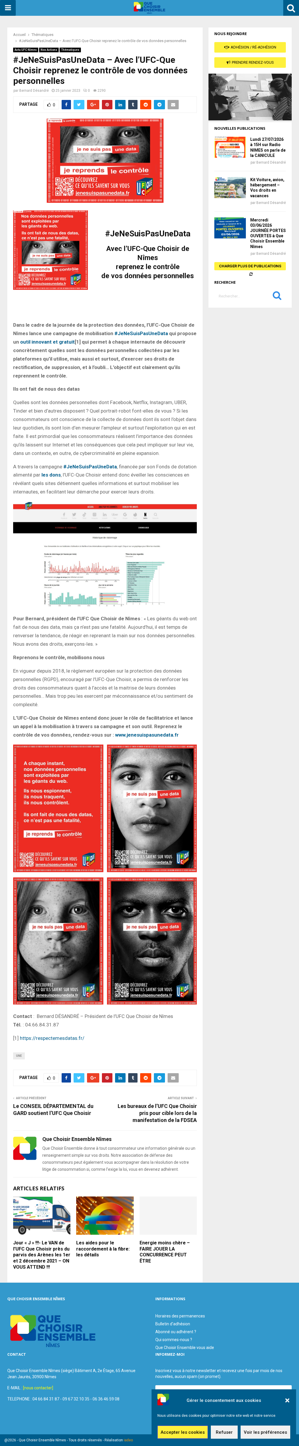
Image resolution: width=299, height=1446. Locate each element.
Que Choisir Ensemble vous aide (184, 1347)
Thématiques (70, 49)
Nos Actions (49, 49)
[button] (287, 1400)
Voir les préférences (265, 1432)
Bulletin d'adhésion (172, 1324)
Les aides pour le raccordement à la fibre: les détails (103, 1249)
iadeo (128, 1440)
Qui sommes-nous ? (173, 1339)
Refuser (224, 1432)
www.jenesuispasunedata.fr (147, 735)
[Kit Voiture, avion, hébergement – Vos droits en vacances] (230, 187)
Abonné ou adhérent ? (175, 1331)
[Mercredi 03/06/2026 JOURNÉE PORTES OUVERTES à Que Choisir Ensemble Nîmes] (230, 227)
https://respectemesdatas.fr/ (52, 1038)
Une (19, 1055)
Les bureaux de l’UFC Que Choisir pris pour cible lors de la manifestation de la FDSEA (157, 1113)
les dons (51, 475)
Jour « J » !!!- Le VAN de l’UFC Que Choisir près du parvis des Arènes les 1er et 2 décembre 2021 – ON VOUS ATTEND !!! (41, 1255)
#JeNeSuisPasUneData (141, 333)
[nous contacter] (38, 1388)
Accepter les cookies (183, 1432)
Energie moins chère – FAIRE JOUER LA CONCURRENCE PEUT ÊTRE (165, 1252)
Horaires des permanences (180, 1316)
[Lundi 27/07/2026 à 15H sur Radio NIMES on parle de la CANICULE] (230, 147)
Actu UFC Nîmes (26, 49)
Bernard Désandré (34, 91)
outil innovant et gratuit (47, 342)
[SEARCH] (277, 297)
